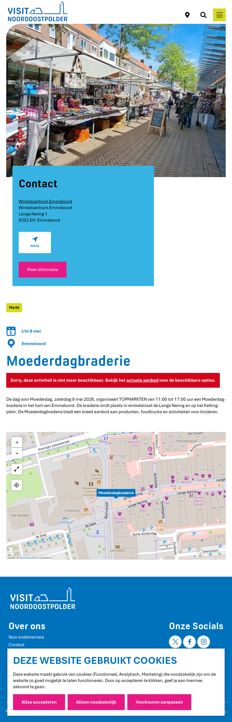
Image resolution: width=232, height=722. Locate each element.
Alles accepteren (39, 702)
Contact (16, 645)
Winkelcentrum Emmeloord (45, 201)
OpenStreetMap (29, 557)
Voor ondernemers (26, 637)
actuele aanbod (142, 380)
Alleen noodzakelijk (96, 702)
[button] (116, 495)
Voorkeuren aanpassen (159, 702)
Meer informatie (42, 269)
